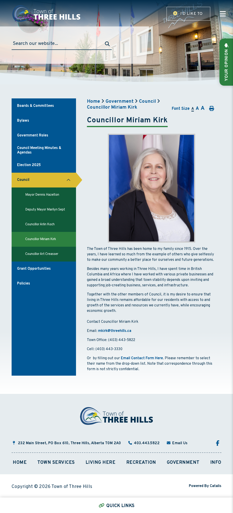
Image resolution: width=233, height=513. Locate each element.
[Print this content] (211, 108)
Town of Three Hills (47, 13)
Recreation (141, 463)
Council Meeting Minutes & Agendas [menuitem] (39, 150)
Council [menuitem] (23, 180)
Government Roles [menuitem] (32, 135)
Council (147, 102)
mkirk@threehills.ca (114, 331)
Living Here (101, 463)
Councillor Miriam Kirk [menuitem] (40, 239)
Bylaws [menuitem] (23, 120)
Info (215, 463)
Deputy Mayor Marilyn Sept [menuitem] (45, 210)
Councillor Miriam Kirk (112, 107)
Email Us (179, 443)
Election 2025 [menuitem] (29, 165)
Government (120, 102)
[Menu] (222, 14)
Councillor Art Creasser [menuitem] (41, 254)
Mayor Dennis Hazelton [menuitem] (42, 195)
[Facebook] (218, 443)
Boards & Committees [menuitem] (35, 106)
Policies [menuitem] (23, 283)
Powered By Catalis (205, 486)
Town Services (56, 463)
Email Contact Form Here (142, 358)
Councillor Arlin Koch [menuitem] (40, 224)
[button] (68, 180)
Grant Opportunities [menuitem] (34, 269)
